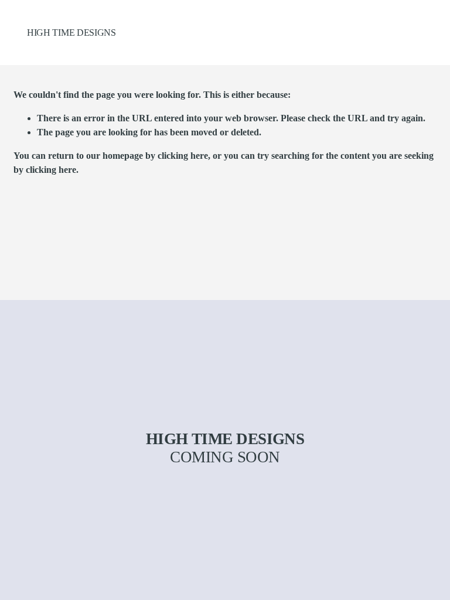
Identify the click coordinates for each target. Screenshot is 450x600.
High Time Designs (71, 33)
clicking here (183, 156)
